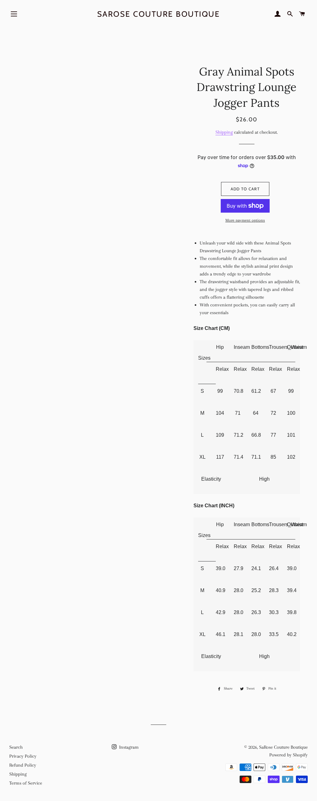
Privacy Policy (23, 756)
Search (16, 747)
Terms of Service (25, 783)
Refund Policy (22, 765)
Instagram (128, 747)
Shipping (224, 132)
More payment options (245, 220)
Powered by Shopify (288, 755)
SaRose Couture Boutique (158, 14)
